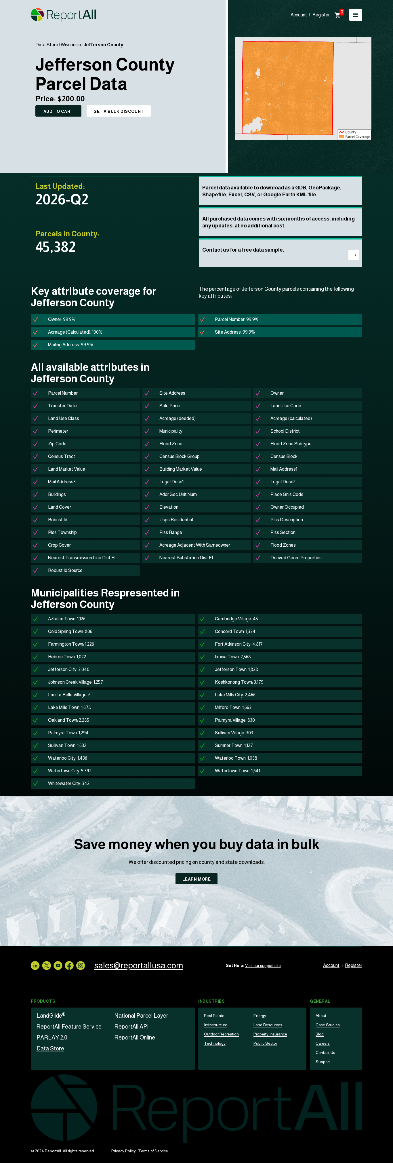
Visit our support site (263, 965)
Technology (215, 1043)
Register (321, 14)
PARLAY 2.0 (52, 1037)
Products (43, 1001)
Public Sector (265, 1043)
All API (131, 1026)
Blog (320, 1034)
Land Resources (267, 1025)
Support (323, 1061)
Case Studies (328, 1025)
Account (299, 14)
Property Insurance (270, 1034)
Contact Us (325, 1052)
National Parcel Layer (141, 1015)
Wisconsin (71, 44)
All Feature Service (69, 1026)
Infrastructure (215, 1025)
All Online (135, 1037)
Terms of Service (153, 1151)
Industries (211, 1001)
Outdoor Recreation (221, 1034)
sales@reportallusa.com (138, 965)
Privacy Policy (123, 1151)
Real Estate (214, 1015)
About (321, 1015)
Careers (323, 1043)
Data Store (46, 44)
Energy (259, 1015)
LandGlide (51, 1015)
